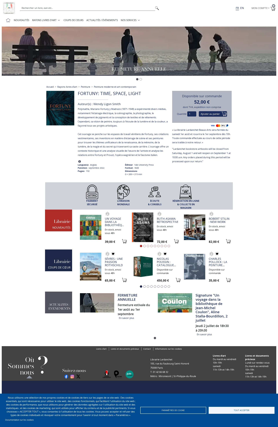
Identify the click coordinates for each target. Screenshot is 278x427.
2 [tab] (144, 246)
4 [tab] (151, 246)
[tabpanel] (103, 227)
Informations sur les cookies (168, 348)
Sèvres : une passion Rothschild (114, 262)
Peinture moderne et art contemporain (115, 86)
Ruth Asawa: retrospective (168, 220)
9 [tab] (169, 246)
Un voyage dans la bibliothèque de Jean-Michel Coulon (115, 227)
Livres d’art (101, 348)
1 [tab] (141, 246)
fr (237, 8)
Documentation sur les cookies (19, 419)
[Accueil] (10, 8)
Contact (147, 348)
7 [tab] (162, 246)
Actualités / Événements (102, 20)
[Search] (157, 8)
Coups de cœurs (74, 20)
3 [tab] (148, 246)
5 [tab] (155, 246)
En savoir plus (126, 318)
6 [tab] (158, 246)
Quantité (181, 114)
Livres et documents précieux (125, 348)
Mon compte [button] (260, 8)
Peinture (85, 86)
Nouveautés (21, 20)
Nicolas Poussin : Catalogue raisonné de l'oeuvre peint (166, 267)
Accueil (50, 86)
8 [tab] (165, 246)
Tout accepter (241, 410)
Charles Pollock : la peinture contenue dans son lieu (219, 265)
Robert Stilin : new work (219, 220)
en (242, 8)
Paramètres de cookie (173, 410)
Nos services (129, 20)
